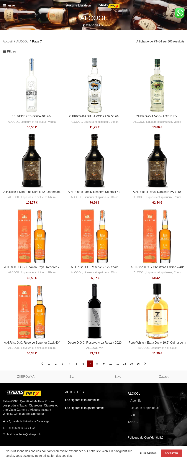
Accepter (171, 453)
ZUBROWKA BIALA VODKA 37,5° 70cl (94, 116)
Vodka (52, 121)
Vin (101, 347)
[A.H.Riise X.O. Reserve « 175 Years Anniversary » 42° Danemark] (94, 236)
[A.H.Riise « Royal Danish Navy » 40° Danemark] (157, 160)
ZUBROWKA (26, 376)
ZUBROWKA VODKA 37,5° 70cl (157, 116)
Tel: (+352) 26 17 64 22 (21, 427)
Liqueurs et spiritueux (34, 121)
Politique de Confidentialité (145, 437)
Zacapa (164, 376)
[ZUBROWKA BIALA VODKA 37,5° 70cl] (94, 85)
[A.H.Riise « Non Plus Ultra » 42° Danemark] (32, 160)
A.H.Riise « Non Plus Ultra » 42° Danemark (31, 191)
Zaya (118, 376)
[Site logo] (108, 5)
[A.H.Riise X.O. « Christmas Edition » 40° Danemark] (157, 236)
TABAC (133, 422)
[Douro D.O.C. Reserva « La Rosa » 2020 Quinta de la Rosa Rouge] (94, 311)
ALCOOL (22, 41)
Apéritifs (135, 400)
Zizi (72, 376)
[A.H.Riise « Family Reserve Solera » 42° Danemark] (94, 160)
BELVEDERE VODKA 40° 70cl (32, 116)
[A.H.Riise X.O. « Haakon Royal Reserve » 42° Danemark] (32, 236)
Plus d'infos (148, 453)
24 (124, 363)
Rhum (52, 197)
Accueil (8, 41)
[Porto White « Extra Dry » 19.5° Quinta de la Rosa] (157, 311)
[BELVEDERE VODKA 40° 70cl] (32, 85)
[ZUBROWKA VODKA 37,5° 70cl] (157, 85)
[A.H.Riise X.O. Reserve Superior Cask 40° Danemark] (32, 311)
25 (131, 363)
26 (138, 363)
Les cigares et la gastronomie (84, 407)
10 (110, 363)
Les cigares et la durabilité (82, 399)
